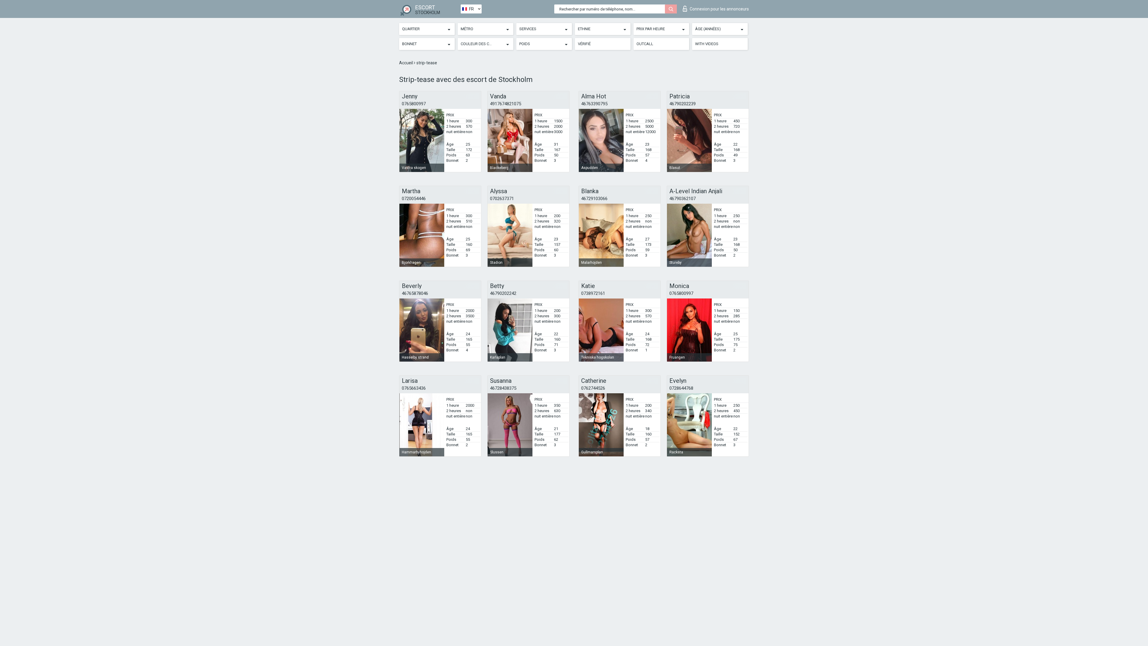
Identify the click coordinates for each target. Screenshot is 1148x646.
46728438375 (503, 388)
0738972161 (593, 293)
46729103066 (594, 198)
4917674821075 (505, 103)
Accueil (406, 62)
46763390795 (594, 103)
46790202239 (682, 103)
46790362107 (682, 198)
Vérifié (584, 44)
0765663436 (414, 388)
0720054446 (414, 198)
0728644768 (681, 388)
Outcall (644, 44)
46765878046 (415, 293)
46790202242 (503, 293)
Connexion (719, 9)
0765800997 (414, 103)
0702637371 (502, 198)
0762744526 (593, 388)
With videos (706, 44)
